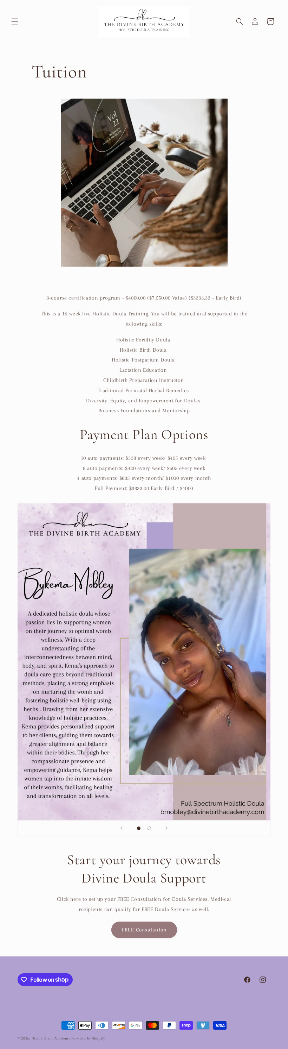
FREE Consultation (144, 929)
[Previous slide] (121, 828)
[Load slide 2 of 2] (149, 828)
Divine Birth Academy (51, 1038)
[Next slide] (166, 828)
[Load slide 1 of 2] (138, 828)
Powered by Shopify (88, 1038)
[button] (14, 21)
